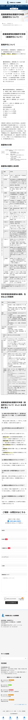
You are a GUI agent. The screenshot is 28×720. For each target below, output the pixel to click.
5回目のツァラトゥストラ (6, 681)
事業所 (17, 718)
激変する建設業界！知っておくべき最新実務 (10, 691)
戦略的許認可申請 (4, 701)
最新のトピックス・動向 (11, 711)
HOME (4, 711)
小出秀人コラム (11, 680)
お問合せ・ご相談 (14, 8)
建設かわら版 (11, 689)
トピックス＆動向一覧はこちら (20, 704)
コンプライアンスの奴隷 (6, 696)
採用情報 (23, 711)
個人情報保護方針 (14, 713)
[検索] (25, 658)
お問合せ (24, 718)
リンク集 (19, 711)
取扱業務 (10, 718)
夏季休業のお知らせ (5, 686)
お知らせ (10, 685)
